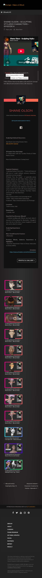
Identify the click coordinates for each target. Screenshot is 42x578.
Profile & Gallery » (26, 260)
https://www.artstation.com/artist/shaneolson (23, 252)
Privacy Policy (17, 567)
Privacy (10, 547)
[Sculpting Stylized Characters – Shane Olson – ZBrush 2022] (13, 285)
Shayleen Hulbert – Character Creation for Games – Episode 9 (31, 486)
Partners (10, 541)
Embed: (7, 78)
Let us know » (31, 506)
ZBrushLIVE (7, 12)
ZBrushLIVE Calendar (12, 144)
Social (9, 538)
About (9, 526)
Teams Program (12, 532)
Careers (10, 529)
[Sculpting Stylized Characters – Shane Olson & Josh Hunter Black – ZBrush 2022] (13, 448)
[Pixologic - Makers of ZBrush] (14, 5)
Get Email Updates (13, 535)
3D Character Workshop (30, 115)
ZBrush (9, 523)
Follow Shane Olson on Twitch (21, 120)
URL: (27, 73)
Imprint (9, 544)
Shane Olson (19, 29)
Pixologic (7, 73)
